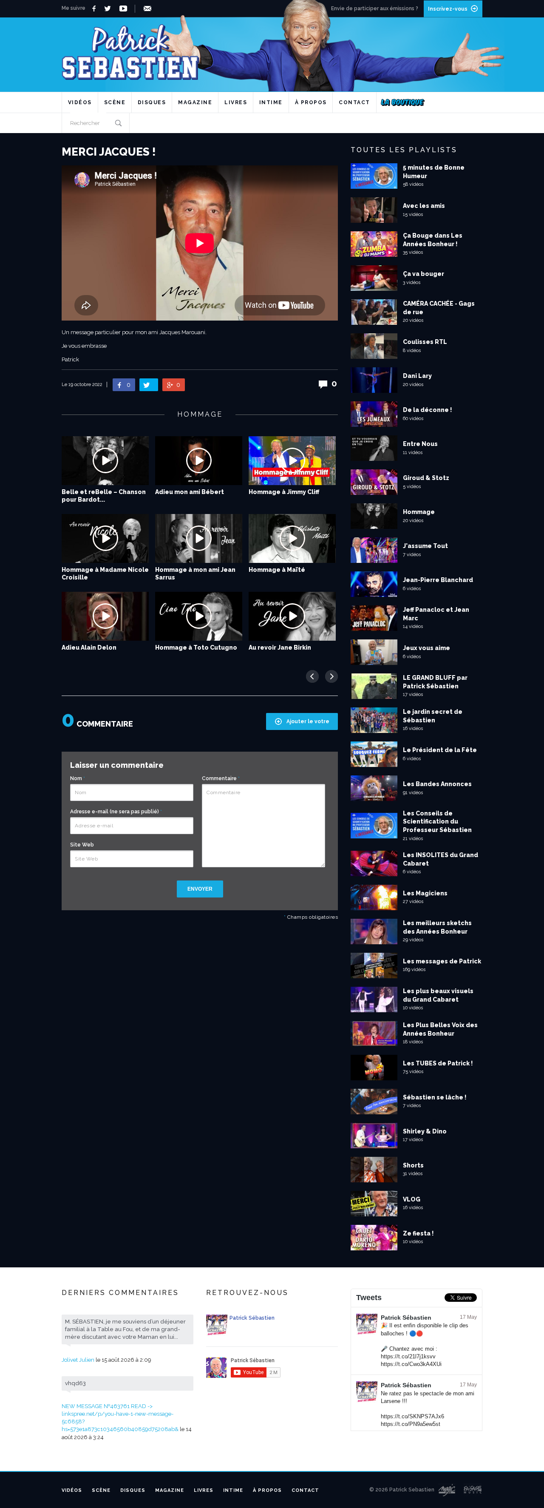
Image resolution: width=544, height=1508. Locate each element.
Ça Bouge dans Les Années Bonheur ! (432, 239)
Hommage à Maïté (277, 569)
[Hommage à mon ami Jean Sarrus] (198, 538)
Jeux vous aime (426, 648)
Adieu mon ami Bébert (189, 491)
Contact (354, 102)
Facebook (95, 8)
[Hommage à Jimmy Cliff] (292, 460)
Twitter (110, 8)
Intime (271, 102)
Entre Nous (420, 443)
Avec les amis (424, 205)
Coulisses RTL (425, 341)
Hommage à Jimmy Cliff (284, 491)
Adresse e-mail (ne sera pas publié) (116, 812)
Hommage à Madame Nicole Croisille (105, 573)
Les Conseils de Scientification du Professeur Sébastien (437, 821)
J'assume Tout (425, 545)
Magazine (195, 102)
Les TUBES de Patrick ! (438, 1063)
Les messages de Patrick (442, 961)
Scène (115, 102)
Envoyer (199, 889)
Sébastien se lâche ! (435, 1097)
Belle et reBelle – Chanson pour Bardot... (104, 495)
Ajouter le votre (307, 721)
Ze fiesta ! (418, 1233)
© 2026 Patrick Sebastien (401, 1490)
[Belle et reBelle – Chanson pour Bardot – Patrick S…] (105, 460)
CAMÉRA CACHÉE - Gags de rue (439, 307)
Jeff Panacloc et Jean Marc (436, 614)
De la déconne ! (427, 409)
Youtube (124, 8)
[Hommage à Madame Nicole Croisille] (105, 538)
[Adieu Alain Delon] (105, 616)
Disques (152, 102)
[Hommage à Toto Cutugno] (198, 616)
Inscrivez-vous (448, 9)
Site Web (82, 845)
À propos (311, 102)
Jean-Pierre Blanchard (438, 580)
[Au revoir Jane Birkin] (292, 616)
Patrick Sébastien (406, 1317)
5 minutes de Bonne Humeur (434, 171)
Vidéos (80, 102)
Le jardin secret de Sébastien (432, 716)
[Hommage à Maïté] (292, 538)
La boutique (402, 102)
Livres (235, 102)
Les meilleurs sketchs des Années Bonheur (437, 927)
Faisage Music (473, 1490)
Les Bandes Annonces (437, 784)
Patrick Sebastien (272, 48)
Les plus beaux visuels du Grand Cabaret (438, 995)
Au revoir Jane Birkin (280, 647)
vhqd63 (75, 1383)
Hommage (419, 511)
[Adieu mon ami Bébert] (198, 460)
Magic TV (447, 1490)
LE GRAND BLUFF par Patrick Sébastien (435, 682)
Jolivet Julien (78, 1360)
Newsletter (149, 8)
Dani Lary (417, 375)
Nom (77, 778)
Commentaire (221, 778)
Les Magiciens (425, 893)
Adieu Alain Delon (89, 647)
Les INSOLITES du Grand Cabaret (440, 859)
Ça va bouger (423, 273)
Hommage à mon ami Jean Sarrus (195, 573)
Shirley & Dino (425, 1131)
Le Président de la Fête (440, 750)
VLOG (411, 1199)
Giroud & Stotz (426, 477)
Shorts (413, 1165)
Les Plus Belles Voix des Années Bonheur (440, 1029)
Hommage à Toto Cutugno (196, 647)
